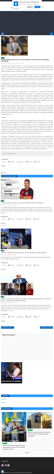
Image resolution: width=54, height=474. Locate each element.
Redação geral (12, 63)
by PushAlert (16, 8)
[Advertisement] (27, 22)
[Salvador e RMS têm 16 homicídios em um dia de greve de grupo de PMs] (27, 239)
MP (6, 173)
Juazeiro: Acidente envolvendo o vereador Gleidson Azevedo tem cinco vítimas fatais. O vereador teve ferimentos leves (26, 300)
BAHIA (2, 58)
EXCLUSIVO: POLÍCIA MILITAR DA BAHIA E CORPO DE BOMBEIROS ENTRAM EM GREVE (8, 327)
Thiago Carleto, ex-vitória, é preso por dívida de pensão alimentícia (22, 203)
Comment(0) (21, 63)
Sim (37, 7)
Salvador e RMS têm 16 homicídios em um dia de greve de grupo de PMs (23, 252)
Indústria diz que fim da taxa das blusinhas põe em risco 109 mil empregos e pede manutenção (39, 434)
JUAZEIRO (5, 443)
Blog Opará (29, 472)
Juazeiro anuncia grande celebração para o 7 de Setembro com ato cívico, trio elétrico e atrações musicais (13, 447)
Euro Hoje (3, 402)
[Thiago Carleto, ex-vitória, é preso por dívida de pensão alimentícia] (27, 189)
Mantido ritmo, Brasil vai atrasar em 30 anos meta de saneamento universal (47, 327)
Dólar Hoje (3, 399)
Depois (29, 7)
